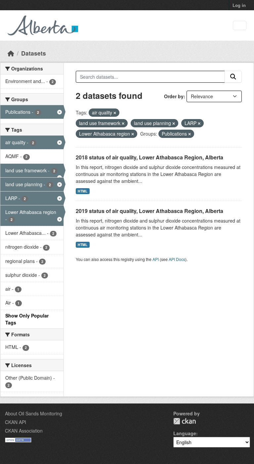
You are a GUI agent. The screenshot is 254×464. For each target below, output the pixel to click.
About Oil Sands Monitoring (33, 413)
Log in (239, 5)
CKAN (184, 421)
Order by (174, 96)
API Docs (177, 259)
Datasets (33, 53)
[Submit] (233, 77)
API (155, 259)
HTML (82, 191)
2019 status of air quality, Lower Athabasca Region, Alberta (149, 211)
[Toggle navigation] (239, 25)
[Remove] (114, 112)
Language (184, 433)
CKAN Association (24, 430)
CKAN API (15, 422)
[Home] (11, 53)
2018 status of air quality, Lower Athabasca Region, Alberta (149, 157)
